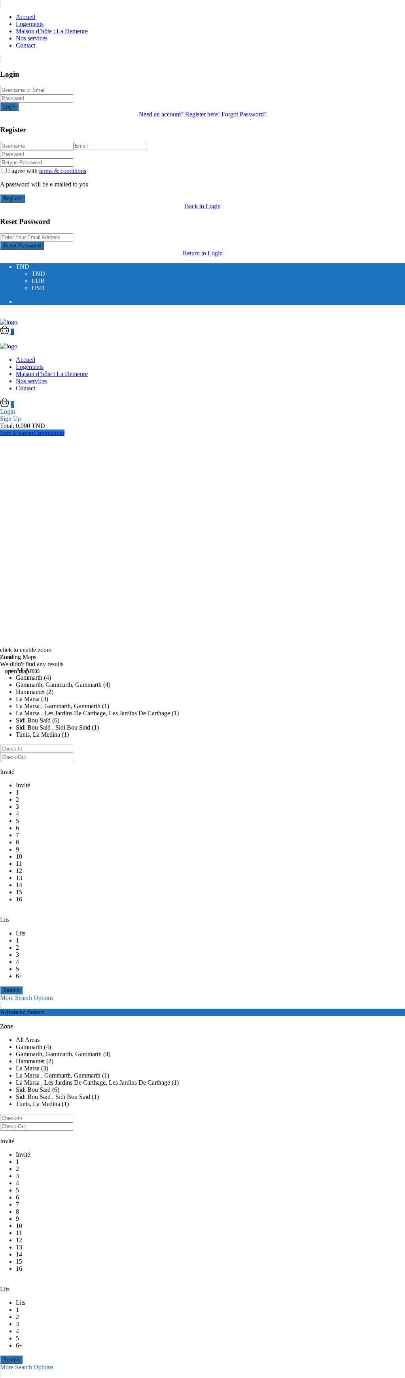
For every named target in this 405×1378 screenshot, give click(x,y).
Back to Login (203, 206)
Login (9, 107)
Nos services (31, 38)
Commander (49, 433)
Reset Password (22, 246)
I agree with (47, 170)
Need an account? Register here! (179, 114)
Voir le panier (17, 433)
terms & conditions (62, 170)
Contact (25, 45)
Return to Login (203, 253)
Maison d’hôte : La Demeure (52, 31)
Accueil (25, 16)
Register (12, 198)
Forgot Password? (244, 114)
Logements (30, 24)
